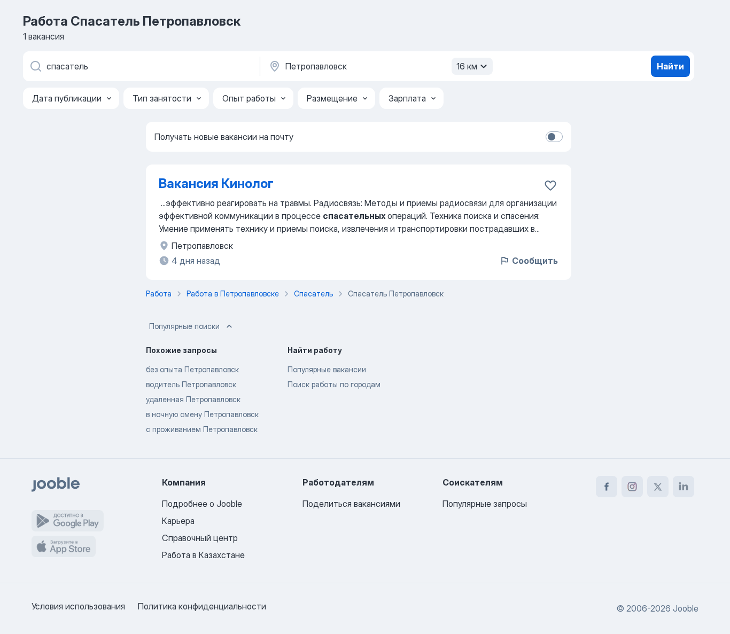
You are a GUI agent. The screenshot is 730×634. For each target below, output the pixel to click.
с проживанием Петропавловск (202, 429)
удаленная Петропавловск (193, 399)
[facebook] (606, 486)
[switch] (554, 136)
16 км (466, 66)
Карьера (178, 520)
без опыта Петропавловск (192, 369)
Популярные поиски (184, 326)
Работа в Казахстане (203, 555)
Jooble (685, 608)
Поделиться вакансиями (351, 503)
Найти (670, 66)
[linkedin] (683, 486)
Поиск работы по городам (334, 384)
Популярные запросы (484, 503)
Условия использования (78, 606)
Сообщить (535, 260)
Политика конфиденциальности (202, 606)
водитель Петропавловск (191, 384)
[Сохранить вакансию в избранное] (550, 185)
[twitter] (658, 486)
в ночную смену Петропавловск (202, 414)
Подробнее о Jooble (202, 503)
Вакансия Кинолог (216, 183)
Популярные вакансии (327, 369)
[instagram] (632, 486)
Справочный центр (200, 538)
